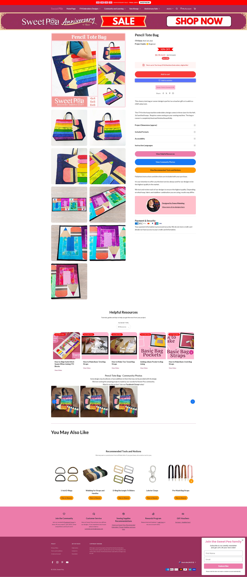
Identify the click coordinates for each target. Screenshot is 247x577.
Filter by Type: (123, 323)
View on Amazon (66, 498)
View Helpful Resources (165, 154)
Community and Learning (114, 9)
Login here (160, 522)
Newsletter (75, 554)
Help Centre (75, 548)
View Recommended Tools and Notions (165, 170)
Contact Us (74, 551)
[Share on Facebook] (163, 93)
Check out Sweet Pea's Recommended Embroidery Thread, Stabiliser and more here (123, 527)
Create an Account (56, 554)
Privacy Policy (54, 548)
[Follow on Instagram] (57, 562)
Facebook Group (69, 522)
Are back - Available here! (183, 522)
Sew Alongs (134, 9)
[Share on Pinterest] (169, 93)
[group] (123, 21)
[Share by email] (173, 93)
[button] (165, 80)
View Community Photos (165, 162)
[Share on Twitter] (166, 93)
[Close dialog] (242, 540)
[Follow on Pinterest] (62, 562)
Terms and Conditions (57, 551)
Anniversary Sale (151, 9)
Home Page (71, 9)
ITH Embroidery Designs (88, 9)
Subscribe (223, 566)
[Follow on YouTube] (67, 562)
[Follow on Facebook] (52, 562)
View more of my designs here (173, 207)
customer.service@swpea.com (94, 529)
